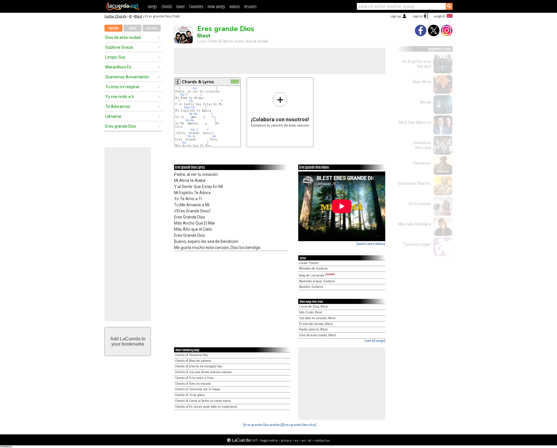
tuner (180, 6)
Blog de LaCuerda (317, 275)
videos (234, 6)
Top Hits (113, 28)
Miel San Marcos (415, 122)
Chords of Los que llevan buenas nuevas (203, 372)
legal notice (269, 440)
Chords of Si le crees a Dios (194, 378)
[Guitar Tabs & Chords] (123, 9)
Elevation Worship (422, 145)
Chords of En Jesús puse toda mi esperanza (206, 407)
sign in (417, 16)
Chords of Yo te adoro (190, 395)
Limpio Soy (115, 57)
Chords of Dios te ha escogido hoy (198, 366)
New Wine (422, 82)
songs (152, 6)
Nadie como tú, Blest (313, 329)
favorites (196, 6)
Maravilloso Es (118, 67)
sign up (395, 16)
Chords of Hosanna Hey (191, 355)
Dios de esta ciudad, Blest (317, 335)
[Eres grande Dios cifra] (299, 425)
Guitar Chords (115, 16)
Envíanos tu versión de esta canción (280, 109)
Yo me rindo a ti (119, 96)
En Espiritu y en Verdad (416, 64)
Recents (152, 28)
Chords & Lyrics (198, 82)
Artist (132, 28)
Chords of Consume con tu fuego (197, 389)
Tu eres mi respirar (122, 86)
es (297, 440)
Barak (425, 102)
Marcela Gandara (414, 224)
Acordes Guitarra (311, 287)
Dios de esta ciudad (123, 37)
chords (166, 6)
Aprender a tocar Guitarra (317, 281)
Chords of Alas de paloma (193, 361)
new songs (216, 6)
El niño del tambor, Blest (315, 324)
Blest (138, 16)
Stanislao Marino (414, 183)
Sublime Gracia (119, 47)
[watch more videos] (371, 243)
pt (309, 440)
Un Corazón (419, 203)
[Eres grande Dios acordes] (262, 425)
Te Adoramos (117, 106)
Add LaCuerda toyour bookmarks (127, 341)
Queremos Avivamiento (127, 77)
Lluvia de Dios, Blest (313, 306)
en (303, 440)
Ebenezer (422, 163)
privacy (286, 440)
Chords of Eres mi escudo (193, 384)
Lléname (113, 116)
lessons (250, 6)
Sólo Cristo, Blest (310, 312)
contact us (322, 440)
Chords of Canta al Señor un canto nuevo (203, 401)
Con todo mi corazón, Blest (317, 318)
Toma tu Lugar (417, 244)
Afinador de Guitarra (313, 268)
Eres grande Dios (120, 126)
